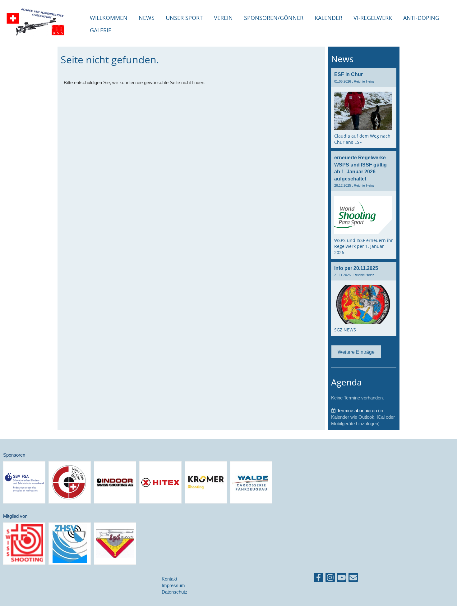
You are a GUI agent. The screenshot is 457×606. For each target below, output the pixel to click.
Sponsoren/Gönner (273, 17)
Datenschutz (174, 592)
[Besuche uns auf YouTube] (341, 578)
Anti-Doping (421, 17)
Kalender (328, 17)
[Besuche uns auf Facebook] (318, 578)
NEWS (147, 17)
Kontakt (169, 578)
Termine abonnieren (357, 410)
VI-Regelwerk (372, 17)
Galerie (100, 30)
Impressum (173, 585)
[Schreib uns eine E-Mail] (353, 578)
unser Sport (184, 17)
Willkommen (108, 17)
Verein (223, 17)
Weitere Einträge (356, 352)
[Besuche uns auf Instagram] (330, 578)
